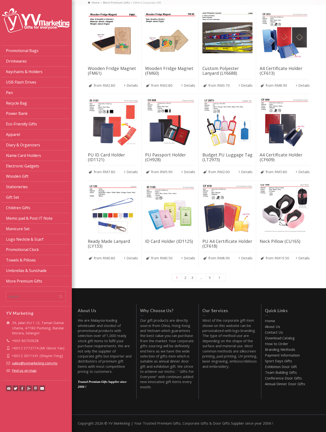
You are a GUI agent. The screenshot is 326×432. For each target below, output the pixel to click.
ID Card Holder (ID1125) (169, 241)
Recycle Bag (16, 103)
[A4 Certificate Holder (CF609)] (285, 123)
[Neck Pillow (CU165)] (285, 209)
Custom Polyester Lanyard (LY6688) (220, 70)
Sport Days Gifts (278, 360)
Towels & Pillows (21, 260)
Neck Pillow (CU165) (280, 241)
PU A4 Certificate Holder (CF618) (227, 243)
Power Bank (17, 113)
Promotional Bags (22, 50)
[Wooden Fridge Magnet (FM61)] (113, 36)
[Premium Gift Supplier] (35, 19)
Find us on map (24, 370)
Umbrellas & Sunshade (26, 270)
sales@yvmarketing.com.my (35, 363)
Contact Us (274, 332)
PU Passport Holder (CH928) (165, 157)
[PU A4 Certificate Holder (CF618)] (227, 209)
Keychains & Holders (24, 71)
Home (270, 320)
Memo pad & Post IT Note (29, 218)
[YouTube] (42, 388)
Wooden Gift (17, 176)
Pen (9, 92)
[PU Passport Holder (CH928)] (170, 123)
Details (132, 85)
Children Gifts (18, 207)
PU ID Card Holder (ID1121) (106, 157)
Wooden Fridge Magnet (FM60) (169, 70)
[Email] (9, 388)
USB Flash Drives (21, 82)
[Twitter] (15, 388)
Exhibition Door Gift (281, 366)
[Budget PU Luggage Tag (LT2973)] (227, 123)
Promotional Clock (22, 249)
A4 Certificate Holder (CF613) (281, 70)
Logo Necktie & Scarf (24, 239)
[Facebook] (22, 388)
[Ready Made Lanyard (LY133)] (113, 209)
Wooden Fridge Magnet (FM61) (112, 70)
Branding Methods (280, 349)
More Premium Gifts (24, 281)
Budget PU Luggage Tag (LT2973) (227, 157)
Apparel (13, 134)
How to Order (276, 343)
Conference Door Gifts (283, 378)
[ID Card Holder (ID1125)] (170, 209)
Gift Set (12, 197)
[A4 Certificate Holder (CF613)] (285, 36)
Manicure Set (18, 228)
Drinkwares (16, 61)
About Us (272, 326)
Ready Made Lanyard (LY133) (109, 243)
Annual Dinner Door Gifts (285, 383)
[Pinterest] (35, 388)
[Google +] (29, 388)
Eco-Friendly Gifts (21, 124)
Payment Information (282, 355)
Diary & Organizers (23, 145)
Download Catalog (280, 338)
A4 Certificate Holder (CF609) (281, 157)
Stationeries (17, 186)
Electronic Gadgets (22, 166)
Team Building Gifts (281, 372)
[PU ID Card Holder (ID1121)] (113, 123)
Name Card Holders (23, 155)
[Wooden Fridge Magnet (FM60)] (170, 36)
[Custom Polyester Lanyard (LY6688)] (227, 36)
